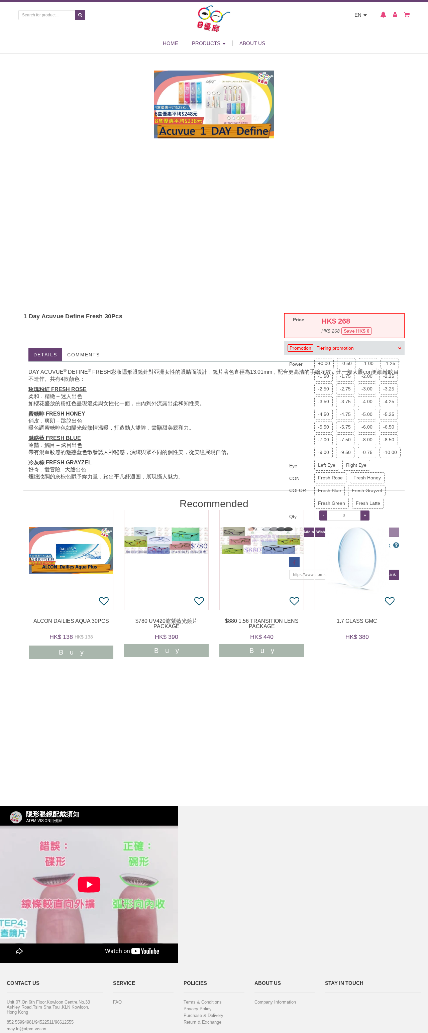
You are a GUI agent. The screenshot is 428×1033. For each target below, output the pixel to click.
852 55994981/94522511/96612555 (40, 1022)
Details (45, 354)
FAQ (117, 1002)
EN (358, 15)
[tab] (344, 348)
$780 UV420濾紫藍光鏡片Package (166, 623)
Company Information (275, 1002)
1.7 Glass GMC (357, 621)
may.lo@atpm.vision (26, 1028)
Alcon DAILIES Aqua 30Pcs (71, 621)
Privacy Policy (198, 1008)
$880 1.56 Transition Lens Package (262, 623)
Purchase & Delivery (203, 1015)
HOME (170, 43)
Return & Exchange (202, 1022)
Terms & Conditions (203, 1002)
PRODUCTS (207, 43)
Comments (83, 354)
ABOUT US (252, 43)
